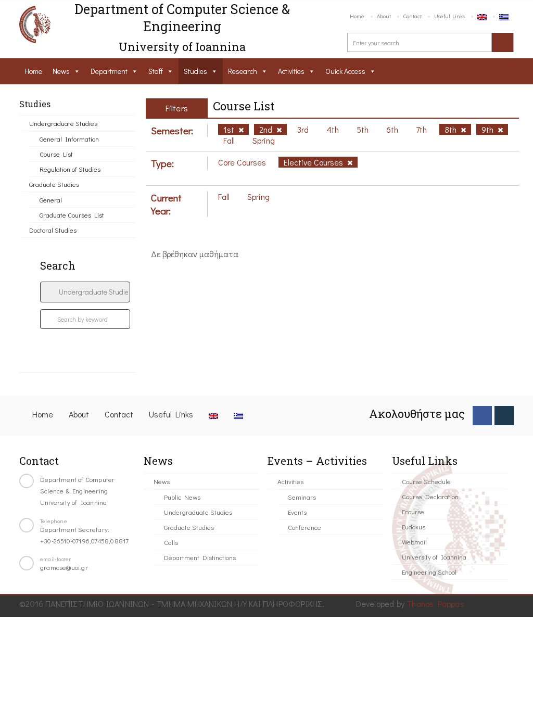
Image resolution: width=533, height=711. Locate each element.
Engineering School (429, 571)
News (61, 71)
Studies (195, 71)
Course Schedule (426, 481)
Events (297, 511)
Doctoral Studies (53, 229)
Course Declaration (430, 496)
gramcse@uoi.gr (64, 567)
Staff (155, 71)
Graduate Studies (54, 184)
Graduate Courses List (72, 214)
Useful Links (449, 16)
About (384, 16)
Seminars (302, 496)
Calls (171, 542)
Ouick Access (345, 71)
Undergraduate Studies (63, 123)
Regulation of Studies (70, 168)
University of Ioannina (434, 556)
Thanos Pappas (435, 603)
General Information (69, 138)
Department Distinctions (200, 557)
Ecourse (413, 511)
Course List (56, 153)
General (51, 199)
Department (109, 71)
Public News (182, 496)
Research (242, 71)
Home (357, 16)
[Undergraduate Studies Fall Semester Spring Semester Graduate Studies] (85, 292)
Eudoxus (413, 526)
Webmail (414, 541)
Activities (291, 71)
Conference (304, 527)
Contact (412, 16)
